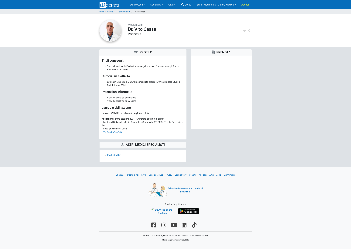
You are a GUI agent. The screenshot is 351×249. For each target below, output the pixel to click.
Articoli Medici (215, 175)
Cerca (187, 4)
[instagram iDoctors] (163, 225)
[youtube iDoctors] (173, 225)
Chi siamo (120, 175)
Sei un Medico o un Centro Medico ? (216, 4)
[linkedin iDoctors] (184, 225)
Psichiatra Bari (114, 155)
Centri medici (229, 175)
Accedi (245, 4)
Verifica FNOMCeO (112, 132)
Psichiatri (110, 12)
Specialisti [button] (155, 4)
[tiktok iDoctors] (194, 225)
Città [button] (170, 4)
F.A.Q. (143, 175)
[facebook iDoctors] (153, 225)
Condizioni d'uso (156, 175)
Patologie (203, 175)
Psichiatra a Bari (124, 12)
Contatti (192, 175)
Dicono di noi (132, 175)
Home (101, 12)
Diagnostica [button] (136, 4)
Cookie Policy (180, 175)
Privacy (169, 175)
